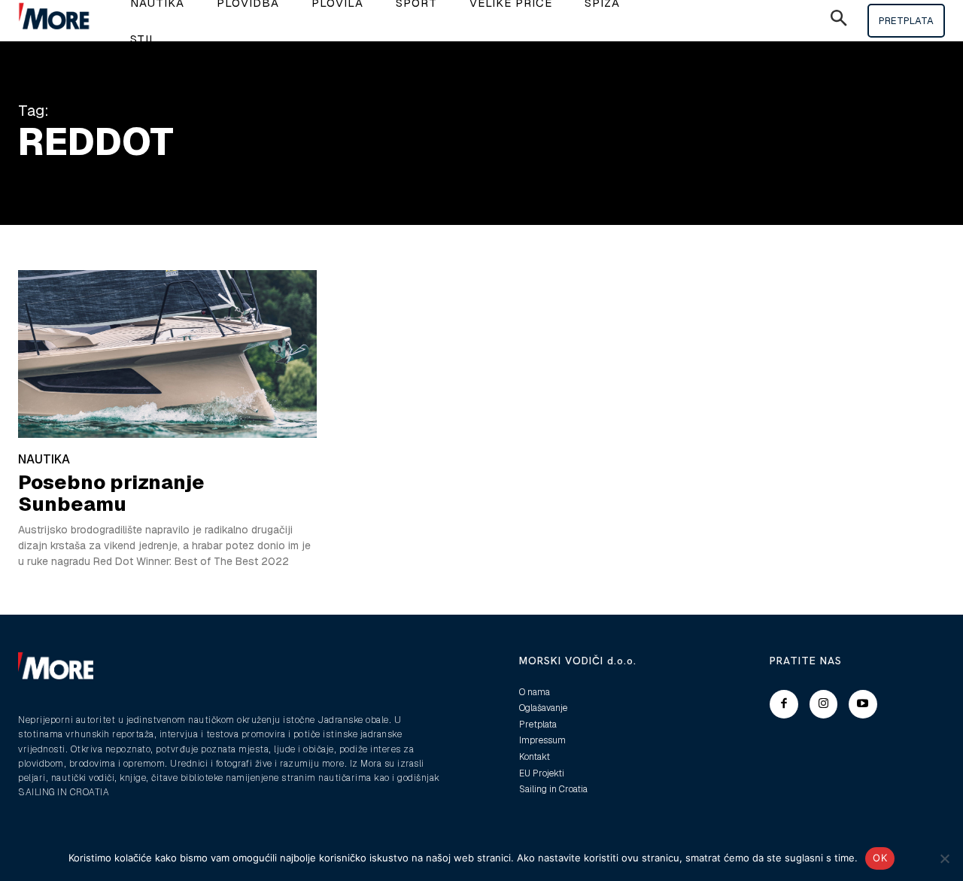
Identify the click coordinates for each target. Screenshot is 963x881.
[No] (944, 858)
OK (880, 858)
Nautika (44, 459)
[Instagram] (824, 704)
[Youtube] (863, 704)
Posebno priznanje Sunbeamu (111, 493)
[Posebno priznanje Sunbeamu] (167, 354)
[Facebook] (784, 704)
